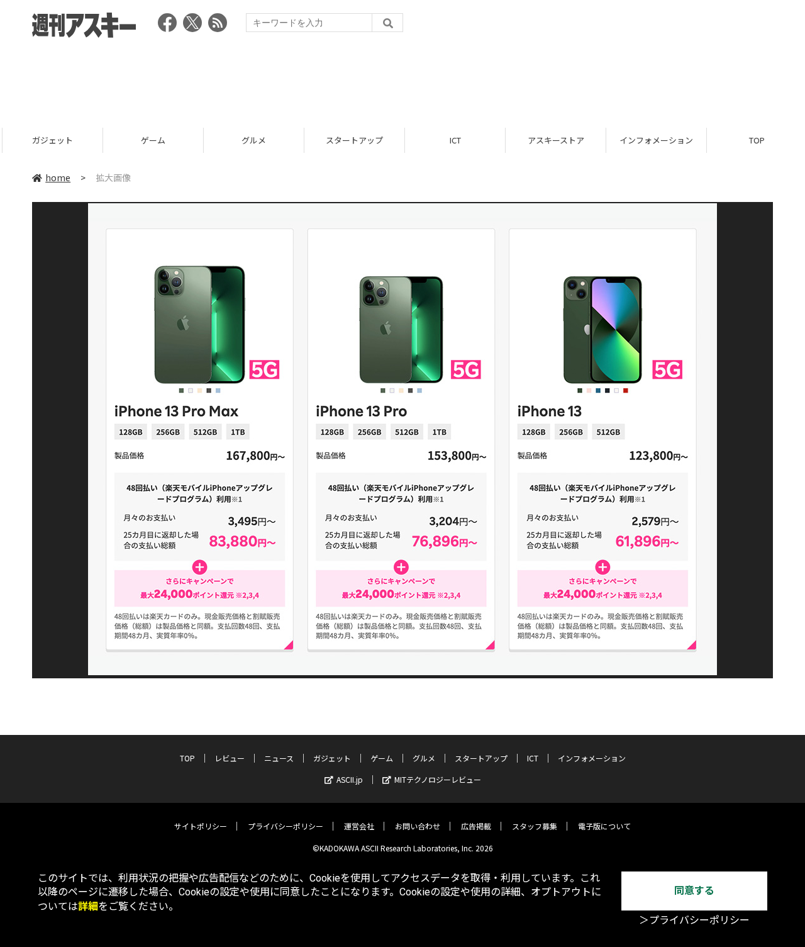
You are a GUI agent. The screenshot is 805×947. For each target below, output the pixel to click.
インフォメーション (654, 140)
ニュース (279, 758)
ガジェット (50, 140)
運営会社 (359, 826)
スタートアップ (351, 140)
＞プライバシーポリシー (694, 920)
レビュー (229, 758)
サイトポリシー (200, 826)
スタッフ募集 (534, 826)
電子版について (604, 826)
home (57, 177)
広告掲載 (476, 826)
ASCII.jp (349, 779)
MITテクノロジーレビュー (437, 779)
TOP (754, 140)
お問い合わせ (417, 826)
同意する (694, 891)
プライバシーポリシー (285, 826)
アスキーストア (553, 140)
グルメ (251, 140)
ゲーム (150, 140)
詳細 (88, 906)
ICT (452, 140)
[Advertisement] (402, 78)
